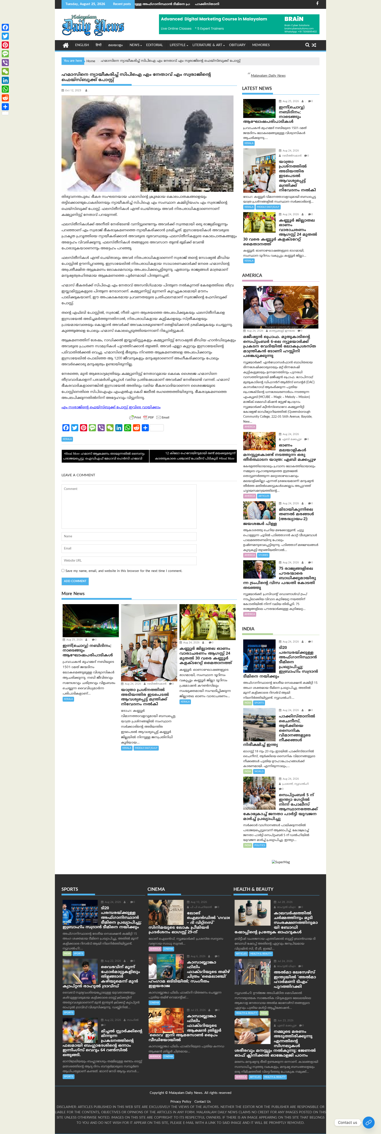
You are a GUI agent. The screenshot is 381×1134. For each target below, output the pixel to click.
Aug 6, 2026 (197, 956)
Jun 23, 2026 (285, 1020)
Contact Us (202, 1102)
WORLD (258, 771)
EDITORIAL (154, 45)
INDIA (248, 702)
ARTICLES (263, 496)
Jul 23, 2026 (198, 1010)
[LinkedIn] (5, 80)
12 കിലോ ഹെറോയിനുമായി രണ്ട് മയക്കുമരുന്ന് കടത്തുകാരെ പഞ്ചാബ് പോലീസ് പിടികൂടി (195, 456)
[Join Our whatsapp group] (369, 1122)
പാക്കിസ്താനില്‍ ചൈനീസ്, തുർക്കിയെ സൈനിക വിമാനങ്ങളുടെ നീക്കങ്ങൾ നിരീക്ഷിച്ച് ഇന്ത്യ (216, 4)
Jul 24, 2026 (285, 961)
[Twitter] (5, 36)
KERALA (67, 439)
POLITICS (259, 845)
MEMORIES (261, 45)
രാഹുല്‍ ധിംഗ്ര (286, 907)
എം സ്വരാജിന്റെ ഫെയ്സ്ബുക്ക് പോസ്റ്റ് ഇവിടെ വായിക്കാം (111, 407)
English (82, 45)
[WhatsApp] (5, 89)
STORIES (263, 555)
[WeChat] (5, 71)
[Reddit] (5, 97)
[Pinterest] (5, 45)
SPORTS (259, 702)
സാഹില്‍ (132, 1020)
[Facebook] (5, 27)
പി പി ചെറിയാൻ (200, 907)
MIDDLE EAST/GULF (146, 748)
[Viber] (5, 62)
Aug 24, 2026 (132, 684)
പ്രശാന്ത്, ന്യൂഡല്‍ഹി (295, 784)
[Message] (5, 53)
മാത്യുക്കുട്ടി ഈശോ (281, 331)
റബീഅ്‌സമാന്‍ (156, 684)
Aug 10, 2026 (198, 902)
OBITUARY (237, 45)
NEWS (134, 45)
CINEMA (168, 949)
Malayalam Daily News (268, 76)
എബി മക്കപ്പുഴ (291, 439)
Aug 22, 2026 (112, 961)
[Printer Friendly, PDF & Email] (149, 417)
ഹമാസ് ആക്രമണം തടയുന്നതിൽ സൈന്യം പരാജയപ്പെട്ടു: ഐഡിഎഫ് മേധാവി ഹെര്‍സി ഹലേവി (104, 456)
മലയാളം (115, 45)
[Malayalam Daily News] (66, 45)
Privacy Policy (180, 1102)
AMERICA (250, 426)
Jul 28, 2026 (285, 902)
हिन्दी (98, 45)
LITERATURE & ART (207, 45)
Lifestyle (178, 45)
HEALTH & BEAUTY (261, 953)
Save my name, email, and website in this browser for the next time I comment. (123, 571)
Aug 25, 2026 (74, 640)
